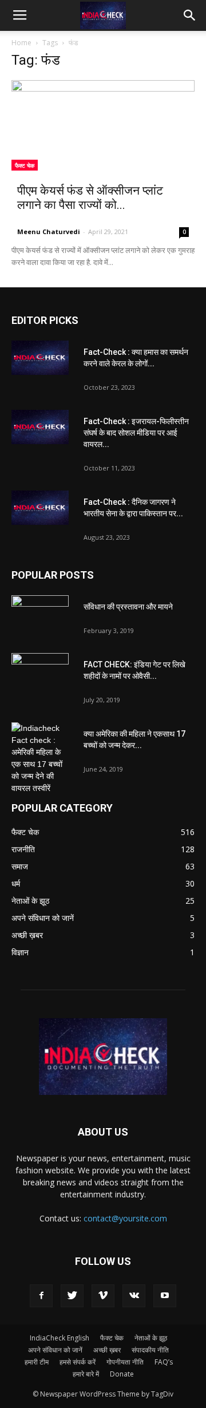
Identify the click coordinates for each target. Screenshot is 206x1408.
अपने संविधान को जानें (55, 1350)
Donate (122, 1374)
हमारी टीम (37, 1362)
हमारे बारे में (86, 1374)
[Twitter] (72, 1295)
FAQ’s (163, 1362)
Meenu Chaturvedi (48, 231)
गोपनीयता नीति (125, 1362)
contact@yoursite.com (125, 1218)
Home (21, 43)
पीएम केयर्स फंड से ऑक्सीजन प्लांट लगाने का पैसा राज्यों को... (90, 198)
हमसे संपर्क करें (78, 1362)
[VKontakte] (133, 1295)
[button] (190, 15)
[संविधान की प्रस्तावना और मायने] (40, 615)
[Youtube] (164, 1295)
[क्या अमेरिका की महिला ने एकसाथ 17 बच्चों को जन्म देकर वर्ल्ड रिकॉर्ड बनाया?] (40, 758)
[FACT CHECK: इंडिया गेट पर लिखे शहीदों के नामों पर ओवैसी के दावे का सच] (40, 673)
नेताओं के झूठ (150, 1338)
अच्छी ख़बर (107, 1350)
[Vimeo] (103, 1295)
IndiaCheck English (59, 1338)
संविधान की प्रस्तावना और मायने (128, 606)
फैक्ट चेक (24, 165)
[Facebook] (41, 1295)
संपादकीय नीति (150, 1350)
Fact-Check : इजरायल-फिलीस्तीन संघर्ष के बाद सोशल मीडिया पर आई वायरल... (136, 433)
